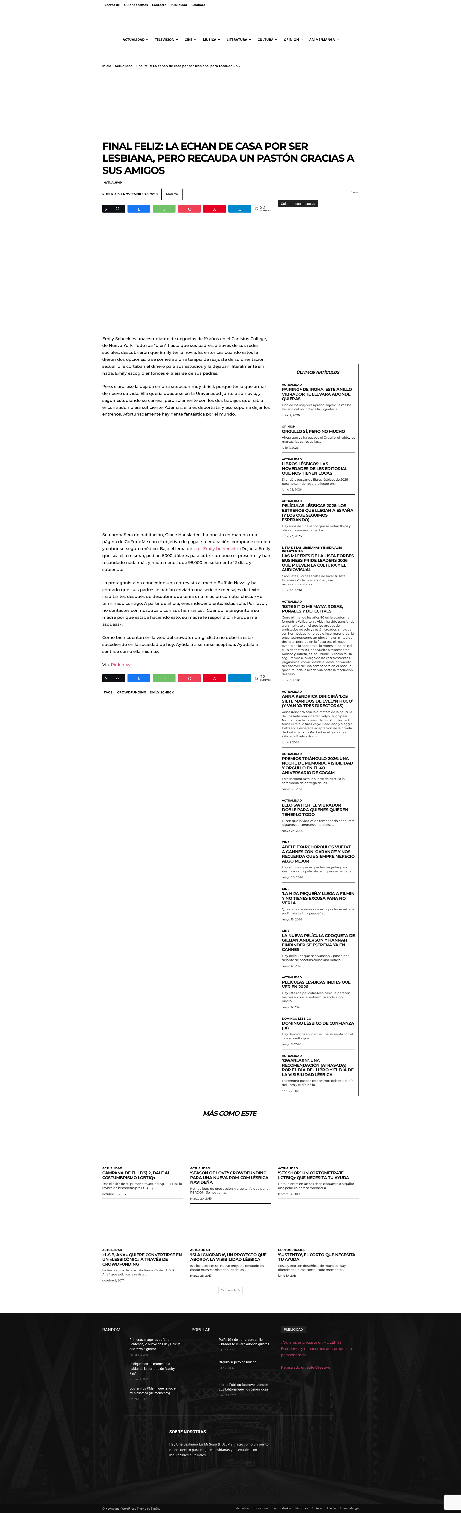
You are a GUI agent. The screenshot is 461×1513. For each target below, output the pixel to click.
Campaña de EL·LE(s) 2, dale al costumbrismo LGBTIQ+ (136, 1175)
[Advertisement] (230, 104)
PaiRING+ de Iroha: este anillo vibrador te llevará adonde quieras (317, 394)
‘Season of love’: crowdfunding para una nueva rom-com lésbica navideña (229, 1177)
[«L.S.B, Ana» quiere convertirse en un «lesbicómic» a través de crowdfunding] (142, 1225)
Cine (285, 842)
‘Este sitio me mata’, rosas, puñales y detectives (312, 609)
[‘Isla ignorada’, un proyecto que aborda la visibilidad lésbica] (230, 1225)
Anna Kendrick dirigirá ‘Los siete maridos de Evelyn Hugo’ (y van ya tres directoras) (317, 701)
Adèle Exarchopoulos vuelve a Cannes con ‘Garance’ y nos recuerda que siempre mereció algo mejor (318, 854)
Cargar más (229, 1290)
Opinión (289, 426)
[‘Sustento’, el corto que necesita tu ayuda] (318, 1225)
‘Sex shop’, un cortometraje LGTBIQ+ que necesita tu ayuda (313, 1175)
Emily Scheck (162, 692)
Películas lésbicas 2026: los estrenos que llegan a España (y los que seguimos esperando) (317, 512)
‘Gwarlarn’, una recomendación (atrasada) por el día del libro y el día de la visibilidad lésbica (317, 1067)
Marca (172, 194)
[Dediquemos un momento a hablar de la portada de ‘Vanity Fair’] (114, 1370)
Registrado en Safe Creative (305, 1367)
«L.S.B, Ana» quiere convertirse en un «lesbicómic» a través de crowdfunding (142, 1259)
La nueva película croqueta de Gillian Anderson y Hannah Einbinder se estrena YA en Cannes (318, 942)
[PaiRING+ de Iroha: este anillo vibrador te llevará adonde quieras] (203, 1345)
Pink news (122, 664)
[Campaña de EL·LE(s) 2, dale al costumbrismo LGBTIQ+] (142, 1143)
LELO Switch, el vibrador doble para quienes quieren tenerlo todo (315, 810)
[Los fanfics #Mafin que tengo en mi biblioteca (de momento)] (114, 1394)
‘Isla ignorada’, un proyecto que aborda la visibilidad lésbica (228, 1257)
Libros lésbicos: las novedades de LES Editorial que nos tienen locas (314, 468)
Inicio (106, 66)
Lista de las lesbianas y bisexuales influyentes (312, 549)
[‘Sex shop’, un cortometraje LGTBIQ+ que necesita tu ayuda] (318, 1143)
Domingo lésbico (296, 1018)
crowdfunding (131, 692)
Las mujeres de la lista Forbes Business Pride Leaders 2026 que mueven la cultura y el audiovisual (318, 562)
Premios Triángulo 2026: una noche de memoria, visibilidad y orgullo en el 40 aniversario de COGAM (317, 765)
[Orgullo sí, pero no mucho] (203, 1368)
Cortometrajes (291, 1250)
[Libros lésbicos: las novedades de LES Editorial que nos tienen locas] (203, 1391)
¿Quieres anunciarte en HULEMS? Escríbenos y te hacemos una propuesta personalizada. (316, 1348)
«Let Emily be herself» (216, 548)
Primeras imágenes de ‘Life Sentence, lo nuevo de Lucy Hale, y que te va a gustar (154, 1344)
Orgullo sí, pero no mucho (313, 431)
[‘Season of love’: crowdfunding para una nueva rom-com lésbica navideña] (230, 1143)
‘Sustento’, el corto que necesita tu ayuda (316, 1257)
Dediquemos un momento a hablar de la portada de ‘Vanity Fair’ (152, 1368)
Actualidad (124, 66)
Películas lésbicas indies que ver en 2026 (316, 984)
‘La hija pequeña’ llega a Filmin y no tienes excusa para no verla (318, 898)
